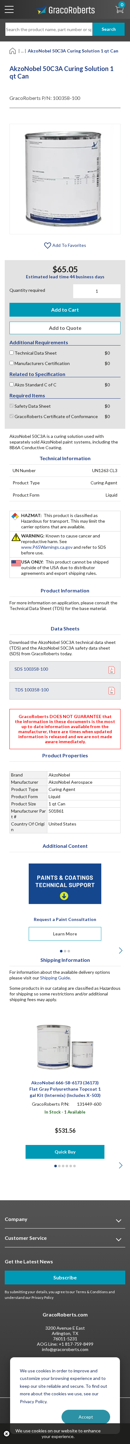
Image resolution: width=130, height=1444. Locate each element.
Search (109, 29)
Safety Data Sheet (32, 406)
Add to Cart (65, 310)
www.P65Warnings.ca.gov (47, 547)
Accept (86, 1416)
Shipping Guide (55, 977)
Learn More (65, 933)
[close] (6, 1433)
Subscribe (65, 1277)
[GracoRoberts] (65, 9)
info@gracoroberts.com (65, 1349)
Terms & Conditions (92, 1292)
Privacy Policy (43, 1297)
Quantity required (27, 290)
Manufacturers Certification (42, 363)
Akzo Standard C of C (35, 384)
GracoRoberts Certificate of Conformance (56, 416)
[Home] (13, 50)
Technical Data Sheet (35, 353)
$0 (107, 353)
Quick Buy (65, 1151)
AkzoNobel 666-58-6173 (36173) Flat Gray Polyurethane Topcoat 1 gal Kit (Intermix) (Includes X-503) (65, 1089)
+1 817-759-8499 (76, 1344)
